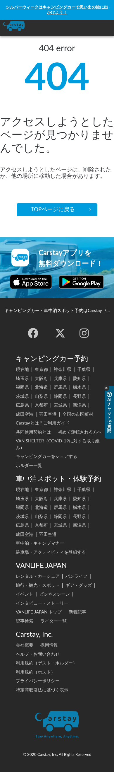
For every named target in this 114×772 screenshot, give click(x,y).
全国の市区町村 (78, 414)
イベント (24, 594)
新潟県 (79, 405)
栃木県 (79, 387)
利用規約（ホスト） (35, 672)
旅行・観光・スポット (38, 585)
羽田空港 (48, 414)
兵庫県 (60, 378)
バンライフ (76, 576)
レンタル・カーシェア (38, 576)
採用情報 (49, 645)
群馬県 (60, 387)
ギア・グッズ (78, 585)
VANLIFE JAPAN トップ (39, 612)
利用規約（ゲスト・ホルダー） (46, 663)
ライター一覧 (53, 621)
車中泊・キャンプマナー (40, 543)
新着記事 (77, 612)
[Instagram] (84, 333)
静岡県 (60, 396)
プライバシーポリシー (38, 681)
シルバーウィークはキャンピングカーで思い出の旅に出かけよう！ (57, 10)
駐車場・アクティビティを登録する (51, 552)
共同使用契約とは (33, 432)
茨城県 (22, 396)
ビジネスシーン (54, 594)
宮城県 (60, 405)
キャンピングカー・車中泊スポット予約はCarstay (53, 311)
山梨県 (41, 396)
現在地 (22, 369)
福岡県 (22, 387)
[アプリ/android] (81, 282)
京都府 (41, 405)
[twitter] (60, 333)
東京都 (41, 369)
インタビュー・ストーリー (42, 603)
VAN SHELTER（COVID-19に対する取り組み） (58, 444)
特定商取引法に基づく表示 (42, 690)
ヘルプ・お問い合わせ (38, 654)
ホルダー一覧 (29, 465)
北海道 (41, 387)
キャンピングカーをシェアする (46, 456)
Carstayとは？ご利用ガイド (43, 423)
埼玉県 (22, 378)
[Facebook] (33, 333)
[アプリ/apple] (31, 282)
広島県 (22, 405)
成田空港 (24, 414)
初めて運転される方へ (80, 432)
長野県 (79, 396)
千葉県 (83, 369)
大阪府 (41, 378)
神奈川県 (62, 369)
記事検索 (24, 621)
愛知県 (79, 378)
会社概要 (24, 645)
